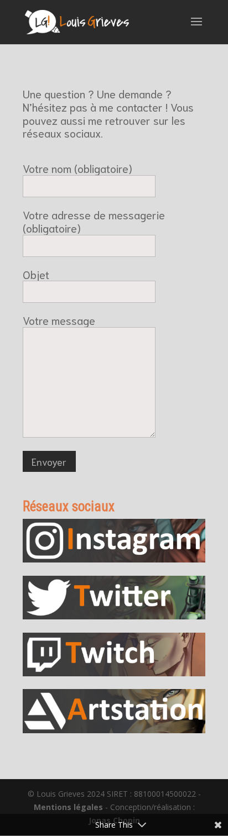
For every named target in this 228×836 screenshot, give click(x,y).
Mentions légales (68, 807)
